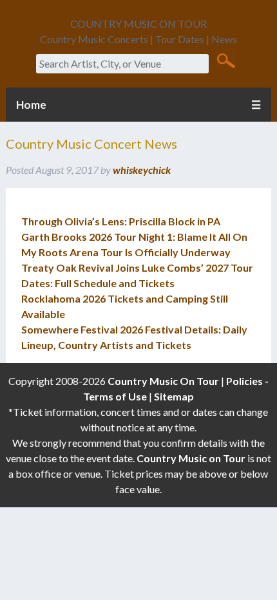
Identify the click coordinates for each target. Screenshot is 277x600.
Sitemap (174, 396)
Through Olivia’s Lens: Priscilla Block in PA (120, 221)
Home (31, 104)
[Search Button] (226, 60)
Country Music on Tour (191, 458)
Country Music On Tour (163, 381)
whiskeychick (142, 170)
